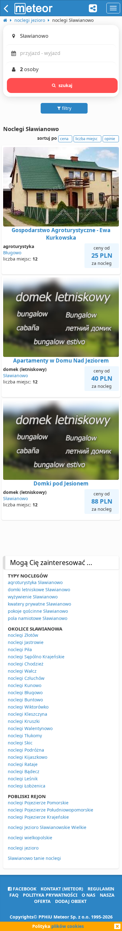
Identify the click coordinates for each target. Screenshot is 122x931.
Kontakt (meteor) (62, 889)
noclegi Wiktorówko (28, 707)
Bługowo (12, 253)
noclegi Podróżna (26, 750)
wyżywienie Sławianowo (33, 597)
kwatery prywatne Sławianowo (39, 604)
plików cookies (67, 926)
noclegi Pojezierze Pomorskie (38, 803)
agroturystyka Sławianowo (35, 582)
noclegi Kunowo (24, 685)
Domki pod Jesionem (61, 483)
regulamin (101, 889)
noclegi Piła (20, 649)
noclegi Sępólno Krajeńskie (36, 657)
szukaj (65, 85)
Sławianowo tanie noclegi (34, 858)
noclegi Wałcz (22, 671)
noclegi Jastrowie (25, 642)
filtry (66, 108)
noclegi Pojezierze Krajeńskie (38, 817)
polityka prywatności (50, 895)
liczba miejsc (86, 138)
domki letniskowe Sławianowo (39, 589)
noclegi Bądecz (23, 771)
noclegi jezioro (23, 848)
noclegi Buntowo (25, 700)
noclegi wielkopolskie (30, 838)
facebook (24, 889)
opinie (109, 138)
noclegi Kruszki (24, 721)
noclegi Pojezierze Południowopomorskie (50, 810)
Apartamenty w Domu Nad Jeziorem (61, 360)
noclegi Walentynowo (30, 728)
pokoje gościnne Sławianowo (38, 611)
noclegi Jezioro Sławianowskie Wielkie (47, 827)
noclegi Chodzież (25, 664)
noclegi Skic (20, 743)
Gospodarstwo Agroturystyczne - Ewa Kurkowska (61, 234)
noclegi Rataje (23, 764)
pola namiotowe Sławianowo (37, 618)
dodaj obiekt (71, 901)
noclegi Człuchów (26, 678)
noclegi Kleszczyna (27, 714)
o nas (88, 895)
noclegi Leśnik (23, 779)
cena (64, 138)
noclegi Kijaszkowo (27, 757)
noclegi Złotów (23, 635)
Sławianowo (15, 375)
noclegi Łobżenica (26, 786)
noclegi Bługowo (25, 692)
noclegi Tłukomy (25, 735)
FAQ (13, 895)
